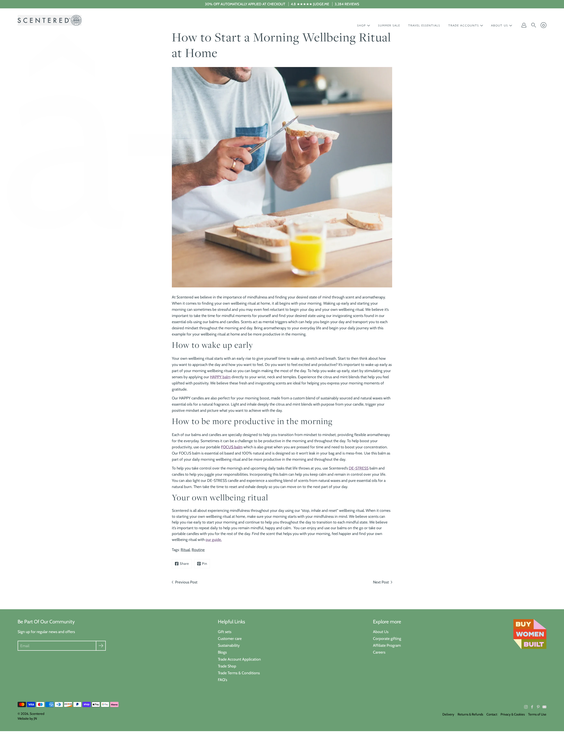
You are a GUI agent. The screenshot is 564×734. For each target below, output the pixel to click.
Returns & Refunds (470, 714)
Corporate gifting (387, 638)
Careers (379, 652)
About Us (380, 631)
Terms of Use (537, 714)
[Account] (523, 25)
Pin (204, 564)
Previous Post (186, 582)
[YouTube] (544, 707)
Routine (198, 549)
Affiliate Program (387, 645)
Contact (491, 714)
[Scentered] (50, 20)
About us (499, 25)
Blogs (222, 652)
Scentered (37, 714)
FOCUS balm (232, 447)
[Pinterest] (538, 707)
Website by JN (27, 719)
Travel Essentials (424, 25)
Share (184, 564)
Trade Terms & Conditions (239, 673)
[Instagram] (526, 707)
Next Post (381, 582)
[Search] (533, 25)
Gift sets (224, 631)
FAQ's (222, 679)
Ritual (185, 549)
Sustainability (229, 645)
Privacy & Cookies (513, 714)
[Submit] (101, 646)
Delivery (448, 714)
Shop (361, 25)
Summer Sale (389, 25)
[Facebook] (532, 707)
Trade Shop (227, 666)
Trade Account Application (239, 659)
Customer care (230, 638)
